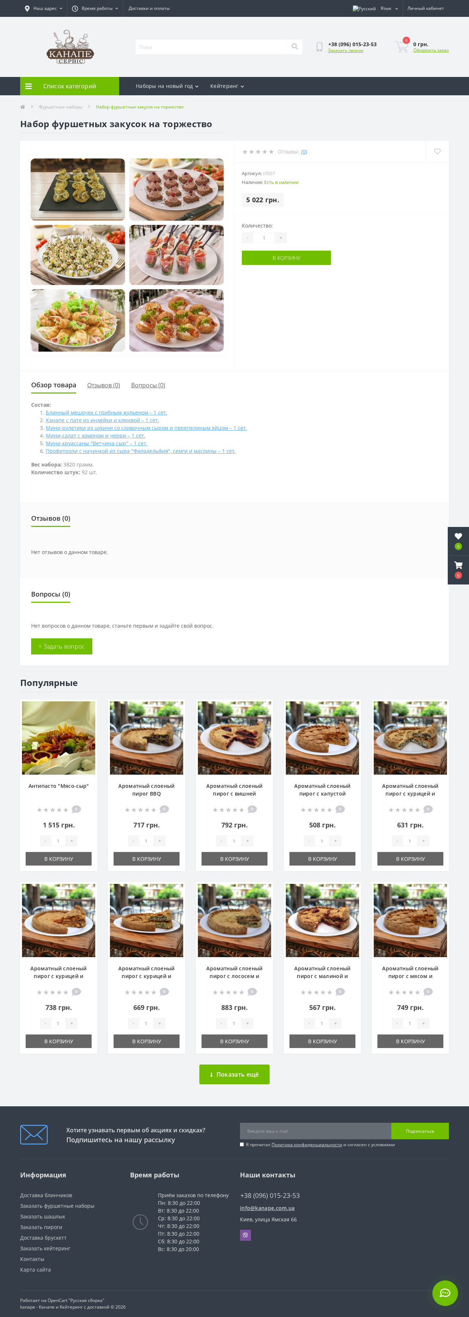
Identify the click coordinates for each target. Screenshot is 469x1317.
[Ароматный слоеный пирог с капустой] (322, 737)
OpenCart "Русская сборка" (76, 1300)
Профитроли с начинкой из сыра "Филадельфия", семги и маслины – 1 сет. (141, 450)
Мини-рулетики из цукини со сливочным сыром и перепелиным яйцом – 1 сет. (146, 427)
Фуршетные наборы (60, 107)
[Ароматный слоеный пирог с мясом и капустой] (410, 919)
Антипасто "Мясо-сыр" (59, 785)
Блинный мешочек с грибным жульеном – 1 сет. (106, 412)
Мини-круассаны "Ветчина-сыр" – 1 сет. (96, 443)
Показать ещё (238, 1074)
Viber (245, 1235)
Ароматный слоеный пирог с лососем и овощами (234, 976)
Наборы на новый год (164, 85)
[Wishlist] (437, 151)
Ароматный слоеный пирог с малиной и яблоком (322, 976)
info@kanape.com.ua (267, 1208)
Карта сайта (35, 1269)
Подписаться (420, 1131)
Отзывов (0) (103, 385)
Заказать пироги (41, 1227)
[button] (458, 570)
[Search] (294, 47)
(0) (304, 151)
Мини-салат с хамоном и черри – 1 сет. (95, 435)
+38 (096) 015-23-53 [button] (270, 1195)
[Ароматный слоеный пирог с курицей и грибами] (410, 737)
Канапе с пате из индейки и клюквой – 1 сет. (102, 420)
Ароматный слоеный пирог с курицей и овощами (58, 976)
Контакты (32, 1258)
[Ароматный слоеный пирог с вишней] (234, 737)
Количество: (257, 225)
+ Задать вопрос (61, 646)
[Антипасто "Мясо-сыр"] (58, 737)
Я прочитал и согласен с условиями (320, 1144)
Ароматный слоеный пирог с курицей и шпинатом (146, 976)
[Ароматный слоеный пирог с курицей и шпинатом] (146, 919)
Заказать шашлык (42, 1216)
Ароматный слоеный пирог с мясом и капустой (410, 976)
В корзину (286, 257)
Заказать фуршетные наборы (57, 1205)
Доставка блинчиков (46, 1195)
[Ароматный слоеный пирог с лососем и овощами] (234, 919)
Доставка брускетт (43, 1237)
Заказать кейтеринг (45, 1248)
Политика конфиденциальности (307, 1144)
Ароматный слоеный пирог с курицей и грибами (410, 793)
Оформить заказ (431, 50)
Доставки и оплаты (149, 8)
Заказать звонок (345, 50)
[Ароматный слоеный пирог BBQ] (146, 737)
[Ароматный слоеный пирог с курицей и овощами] (58, 919)
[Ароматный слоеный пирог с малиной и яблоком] (322, 919)
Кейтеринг (224, 85)
